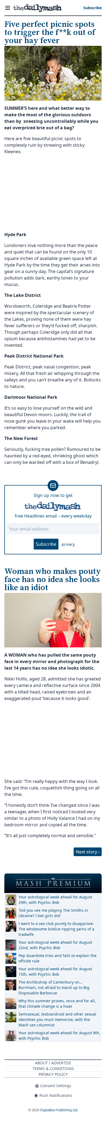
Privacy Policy (53, 1074)
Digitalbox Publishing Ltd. (59, 1110)
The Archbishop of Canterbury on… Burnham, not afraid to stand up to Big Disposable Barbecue (53, 987)
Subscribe (46, 544)
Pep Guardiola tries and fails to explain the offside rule (57, 958)
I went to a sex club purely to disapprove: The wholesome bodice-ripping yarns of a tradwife (56, 929)
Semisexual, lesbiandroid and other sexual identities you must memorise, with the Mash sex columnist (57, 1019)
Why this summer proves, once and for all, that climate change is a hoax (57, 1003)
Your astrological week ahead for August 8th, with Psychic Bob (59, 1035)
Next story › (87, 852)
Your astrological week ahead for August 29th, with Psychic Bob (55, 899)
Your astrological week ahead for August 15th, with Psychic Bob (55, 971)
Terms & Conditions (53, 1068)
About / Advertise (53, 1062)
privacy (68, 544)
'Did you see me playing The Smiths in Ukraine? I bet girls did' (53, 913)
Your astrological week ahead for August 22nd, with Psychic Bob (55, 945)
